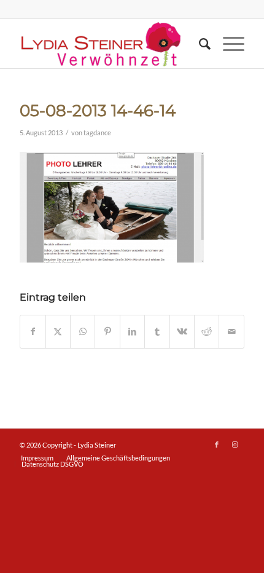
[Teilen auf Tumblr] (157, 331)
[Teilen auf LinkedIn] (132, 331)
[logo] (109, 43)
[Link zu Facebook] (217, 444)
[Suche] (199, 43)
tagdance (97, 132)
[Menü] (227, 43)
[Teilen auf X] (58, 331)
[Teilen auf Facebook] (32, 331)
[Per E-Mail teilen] (231, 331)
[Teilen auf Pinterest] (107, 331)
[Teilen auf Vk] (182, 331)
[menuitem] (199, 43)
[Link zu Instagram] (235, 444)
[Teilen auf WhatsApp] (83, 331)
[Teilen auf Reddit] (207, 331)
